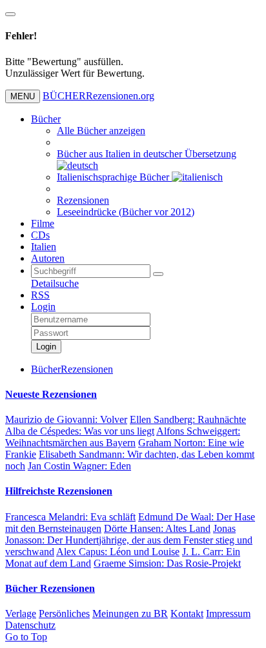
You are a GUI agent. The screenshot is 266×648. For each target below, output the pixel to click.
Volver (66, 419)
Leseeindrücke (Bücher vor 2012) (125, 211)
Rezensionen (83, 200)
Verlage (20, 613)
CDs (40, 235)
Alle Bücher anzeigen (101, 130)
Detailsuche (55, 283)
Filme (42, 223)
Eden (79, 465)
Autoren (48, 258)
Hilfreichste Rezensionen (58, 491)
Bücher (46, 118)
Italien (43, 246)
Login (43, 306)
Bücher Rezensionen (50, 588)
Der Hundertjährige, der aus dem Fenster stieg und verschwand (128, 540)
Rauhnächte (188, 419)
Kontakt (186, 613)
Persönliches (64, 613)
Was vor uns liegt (79, 431)
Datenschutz (30, 625)
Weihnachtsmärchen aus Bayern (122, 437)
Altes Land (157, 528)
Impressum (228, 613)
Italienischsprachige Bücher (114, 177)
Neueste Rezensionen (51, 394)
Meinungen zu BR (130, 613)
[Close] (10, 14)
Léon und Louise (117, 551)
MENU (22, 96)
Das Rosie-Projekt (167, 563)
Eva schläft (70, 516)
